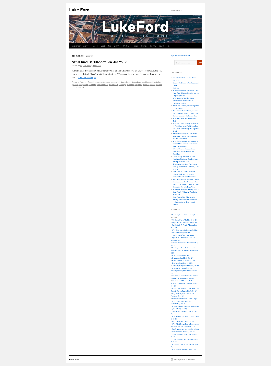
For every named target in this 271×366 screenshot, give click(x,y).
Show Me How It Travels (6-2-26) (183, 260)
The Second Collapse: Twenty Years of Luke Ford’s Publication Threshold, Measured (186, 192)
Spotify (153, 45)
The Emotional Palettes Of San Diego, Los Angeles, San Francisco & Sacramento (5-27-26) (184, 301)
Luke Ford (79, 9)
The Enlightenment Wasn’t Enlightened (185, 215)
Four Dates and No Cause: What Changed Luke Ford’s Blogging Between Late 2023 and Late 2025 (184, 174)
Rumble (144, 45)
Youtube (162, 45)
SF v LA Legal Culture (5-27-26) (183, 321)
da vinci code (126, 82)
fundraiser (157, 82)
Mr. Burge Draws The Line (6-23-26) (184, 220)
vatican (159, 84)
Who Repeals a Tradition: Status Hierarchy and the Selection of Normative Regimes (183, 100)
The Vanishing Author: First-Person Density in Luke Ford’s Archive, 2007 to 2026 (186, 166)
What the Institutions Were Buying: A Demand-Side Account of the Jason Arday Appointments (185, 143)
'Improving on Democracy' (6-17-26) (184, 222)
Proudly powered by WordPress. (184, 359)
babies (96, 82)
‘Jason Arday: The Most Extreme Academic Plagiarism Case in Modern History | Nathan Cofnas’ (185, 159)
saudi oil (146, 84)
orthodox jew (132, 84)
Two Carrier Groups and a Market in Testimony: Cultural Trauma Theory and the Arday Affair (185, 136)
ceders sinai (115, 82)
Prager (135, 45)
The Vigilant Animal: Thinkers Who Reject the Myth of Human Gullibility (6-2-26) (184, 250)
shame (152, 84)
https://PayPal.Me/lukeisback (180, 55)
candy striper (105, 82)
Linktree (117, 45)
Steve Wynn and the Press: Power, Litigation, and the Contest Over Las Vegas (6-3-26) (183, 237)
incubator (92, 84)
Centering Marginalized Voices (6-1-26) (185, 265)
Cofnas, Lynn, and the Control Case (185, 116)
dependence (137, 82)
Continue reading (87, 77)
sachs (139, 84)
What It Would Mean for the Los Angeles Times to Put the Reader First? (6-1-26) (184, 283)
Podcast (126, 45)
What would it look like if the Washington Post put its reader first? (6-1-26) (185, 270)
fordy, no (176, 88)
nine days (122, 84)
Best (103, 45)
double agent (147, 82)
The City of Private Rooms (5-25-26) (184, 349)
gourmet (75, 84)
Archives (86, 45)
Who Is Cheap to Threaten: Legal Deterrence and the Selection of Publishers (184, 151)
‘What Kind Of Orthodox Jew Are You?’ (99, 62)
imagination (83, 84)
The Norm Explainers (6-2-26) (182, 263)
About (95, 45)
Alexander (76, 45)
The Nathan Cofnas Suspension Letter (185, 90)
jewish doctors (102, 84)
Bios (109, 45)
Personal (83, 82)
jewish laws (113, 84)
